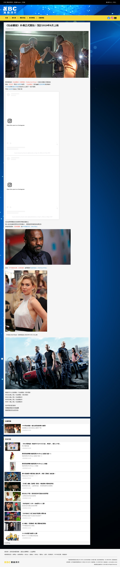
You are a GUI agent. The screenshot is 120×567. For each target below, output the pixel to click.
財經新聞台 (20, 554)
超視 (45, 554)
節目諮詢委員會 (14, 551)
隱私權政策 (114, 559)
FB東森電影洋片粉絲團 (12, 408)
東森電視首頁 (7, 554)
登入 (114, 2)
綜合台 (26, 554)
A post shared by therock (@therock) (23, 153)
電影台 (41, 554)
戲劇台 (31, 554)
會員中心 (109, 2)
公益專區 (33, 551)
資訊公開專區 (25, 551)
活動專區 (41, 17)
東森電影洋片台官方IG (11, 410)
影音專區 (32, 17)
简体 (23, 2)
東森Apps (17, 2)
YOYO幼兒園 (57, 554)
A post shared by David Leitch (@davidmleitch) (24, 216)
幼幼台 (36, 554)
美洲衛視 (50, 554)
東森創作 (64, 554)
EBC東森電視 (8, 2)
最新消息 (22, 17)
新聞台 (14, 554)
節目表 (14, 17)
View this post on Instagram (15, 125)
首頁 (6, 17)
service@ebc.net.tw (112, 562)
